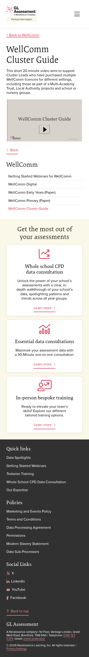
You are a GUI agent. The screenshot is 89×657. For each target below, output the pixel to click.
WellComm (30, 34)
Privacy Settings (16, 649)
